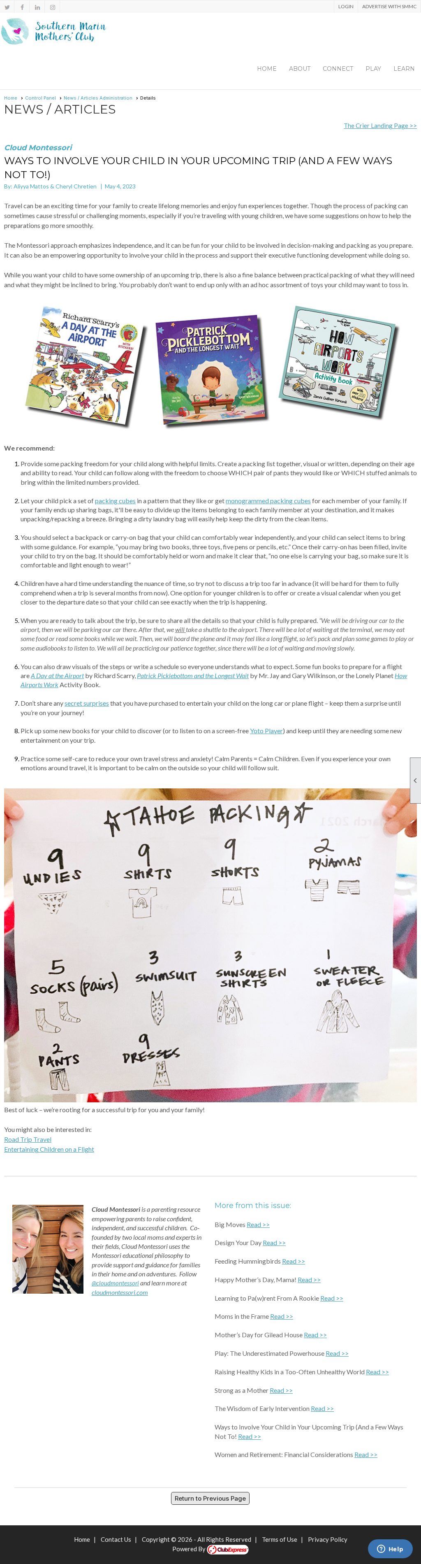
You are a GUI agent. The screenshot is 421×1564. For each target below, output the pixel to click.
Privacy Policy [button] (327, 1539)
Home (267, 68)
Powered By (189, 1548)
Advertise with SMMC (389, 6)
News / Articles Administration (98, 98)
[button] (300, 68)
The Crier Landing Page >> (380, 125)
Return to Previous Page (210, 1498)
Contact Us (116, 1539)
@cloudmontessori (115, 1283)
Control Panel (40, 98)
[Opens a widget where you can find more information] (390, 1549)
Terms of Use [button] (279, 1539)
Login (346, 6)
